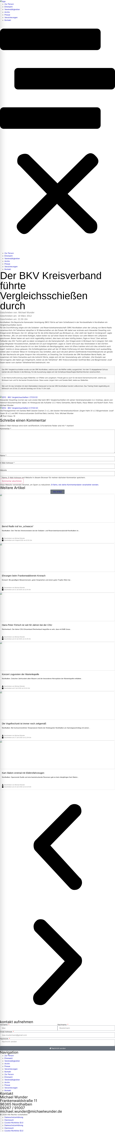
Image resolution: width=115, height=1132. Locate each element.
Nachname (62, 1024)
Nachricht (4, 1039)
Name (3, 455)
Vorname (4, 1024)
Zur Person (9, 4)
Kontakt (7, 20)
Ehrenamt (8, 7)
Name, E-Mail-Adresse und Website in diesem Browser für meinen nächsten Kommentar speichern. (43, 477)
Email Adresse (6, 1031)
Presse (7, 15)
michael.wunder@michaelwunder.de (31, 1111)
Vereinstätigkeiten (12, 9)
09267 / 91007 (12, 1108)
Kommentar (5, 428)
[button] (57, 136)
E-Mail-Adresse (7, 463)
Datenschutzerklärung (13, 1117)
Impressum (9, 1120)
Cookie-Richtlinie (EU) (13, 1122)
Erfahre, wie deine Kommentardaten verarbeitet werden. (75, 485)
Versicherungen (11, 17)
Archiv (7, 12)
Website (3, 470)
